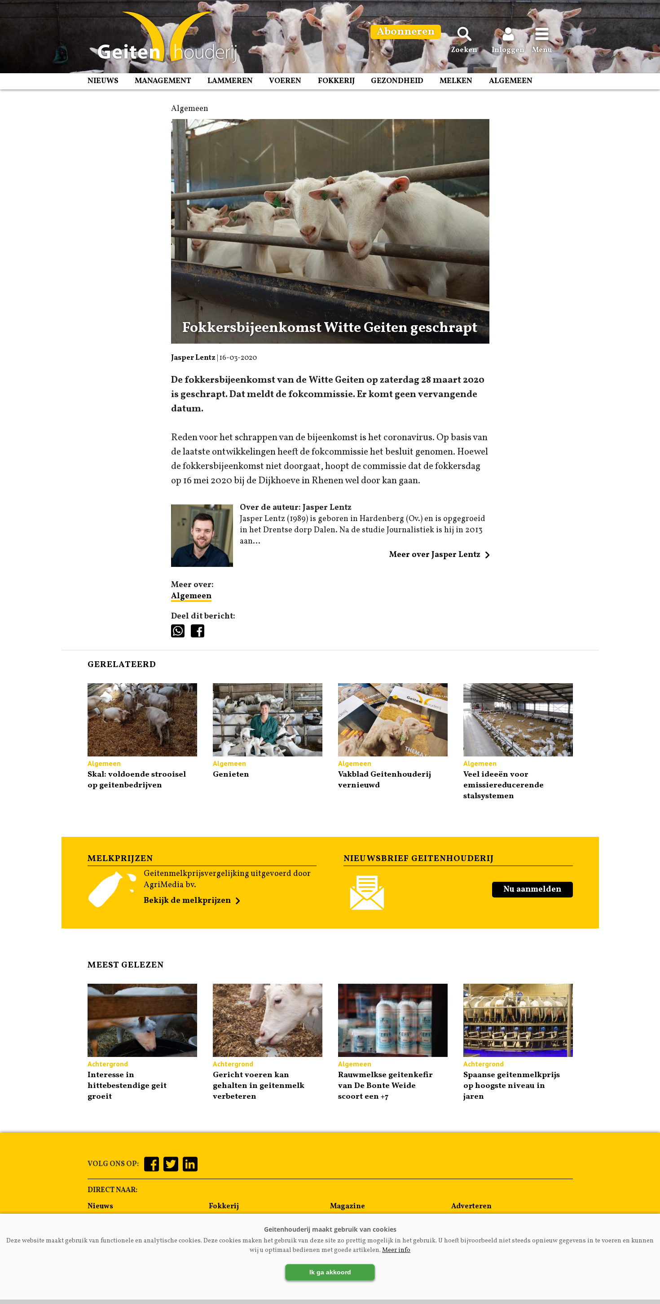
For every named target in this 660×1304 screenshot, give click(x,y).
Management (163, 81)
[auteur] (202, 564)
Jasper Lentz (193, 358)
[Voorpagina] (163, 37)
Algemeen (510, 81)
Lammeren (230, 81)
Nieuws (103, 81)
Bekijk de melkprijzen (187, 900)
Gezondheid (397, 81)
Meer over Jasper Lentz (434, 555)
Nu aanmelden (532, 889)
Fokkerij (336, 81)
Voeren (285, 81)
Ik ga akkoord (330, 1272)
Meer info (396, 1250)
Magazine (347, 1206)
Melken (456, 81)
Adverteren (471, 1206)
